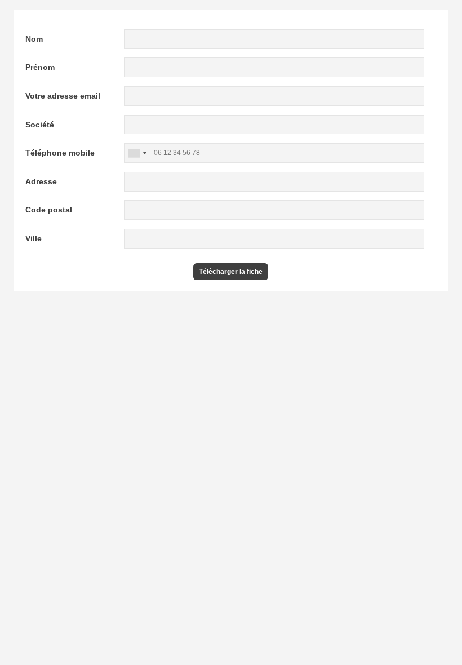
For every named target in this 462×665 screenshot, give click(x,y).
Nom (34, 38)
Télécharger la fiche (231, 272)
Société (39, 124)
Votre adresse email (62, 95)
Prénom (40, 67)
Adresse (41, 181)
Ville (33, 238)
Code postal (48, 209)
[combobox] (137, 153)
